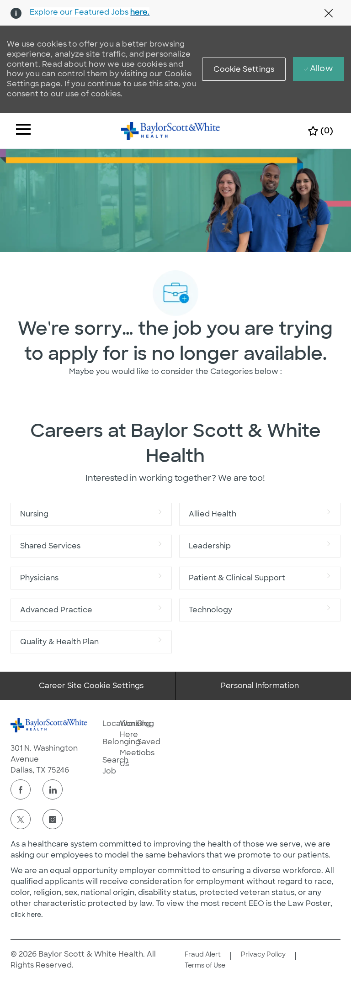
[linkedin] (53, 789)
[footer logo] (49, 725)
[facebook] (21, 789)
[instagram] (53, 819)
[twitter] (21, 819)
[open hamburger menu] (23, 130)
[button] (244, 69)
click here (26, 914)
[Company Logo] (170, 130)
